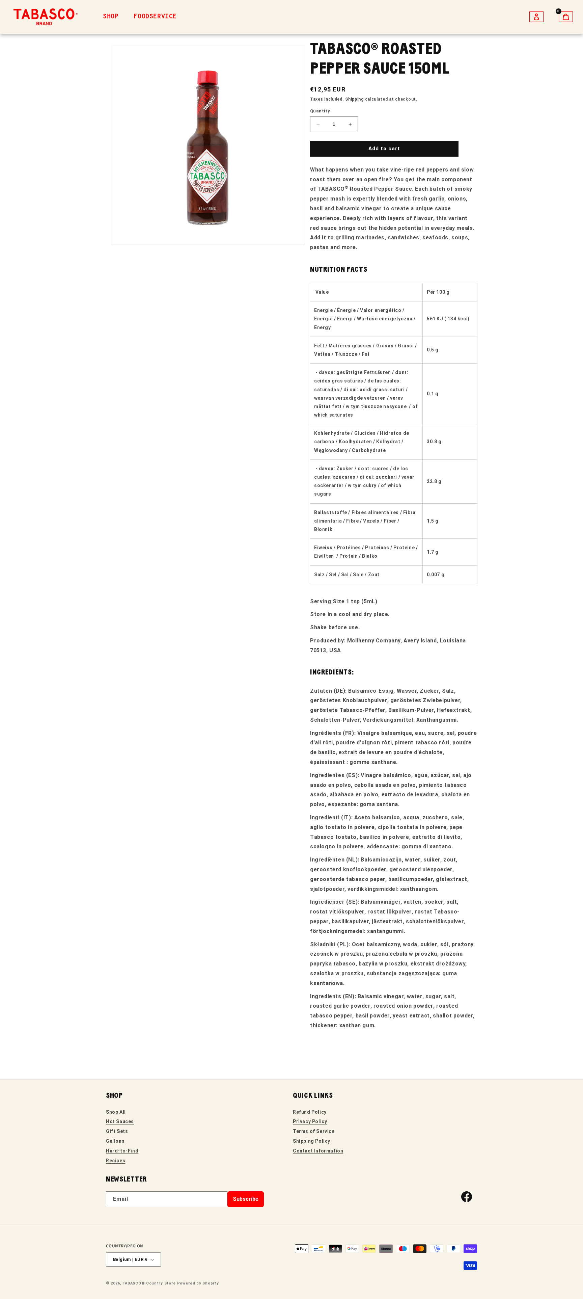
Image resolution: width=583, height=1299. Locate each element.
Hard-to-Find (122, 1151)
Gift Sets (117, 1131)
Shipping (354, 99)
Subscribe (245, 1199)
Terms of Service (314, 1131)
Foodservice (155, 17)
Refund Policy (310, 1112)
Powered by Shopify (198, 1283)
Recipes (115, 1160)
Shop (110, 17)
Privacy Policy (310, 1121)
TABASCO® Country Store (149, 1283)
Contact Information (318, 1151)
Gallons (115, 1141)
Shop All (116, 1112)
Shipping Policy (311, 1141)
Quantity (320, 110)
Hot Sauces (120, 1121)
